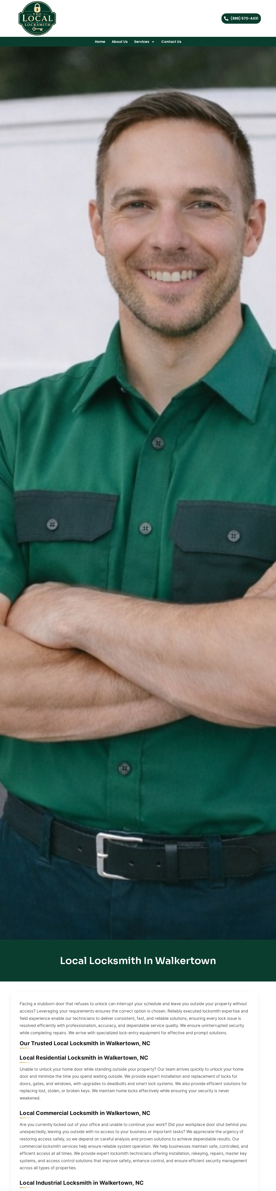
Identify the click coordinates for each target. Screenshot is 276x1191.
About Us (120, 41)
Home (100, 41)
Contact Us (171, 41)
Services (141, 41)
